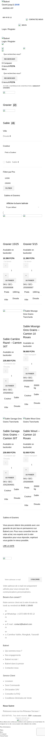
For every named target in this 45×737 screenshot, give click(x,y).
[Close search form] (3, 3)
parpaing (6, 33)
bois (5, 24)
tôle (5, 27)
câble (5, 30)
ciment (5, 21)
